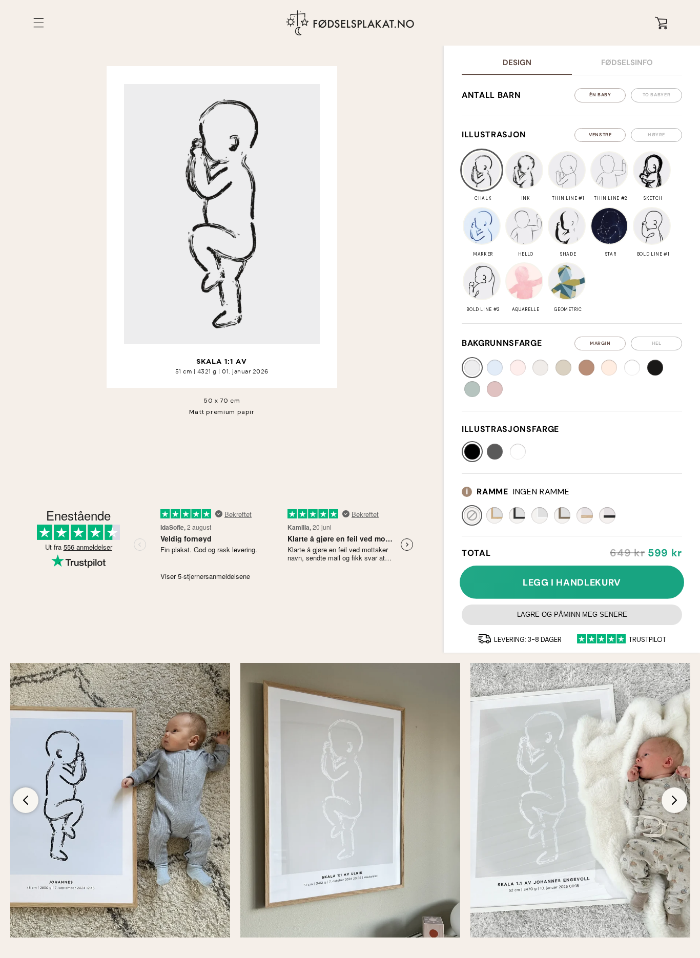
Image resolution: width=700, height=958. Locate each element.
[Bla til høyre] (674, 800)
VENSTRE (600, 135)
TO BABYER (657, 95)
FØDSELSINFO (627, 62)
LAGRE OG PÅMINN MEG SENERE (572, 614)
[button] (39, 22)
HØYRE (656, 135)
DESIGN (517, 62)
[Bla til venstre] (25, 800)
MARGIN (600, 343)
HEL (657, 343)
